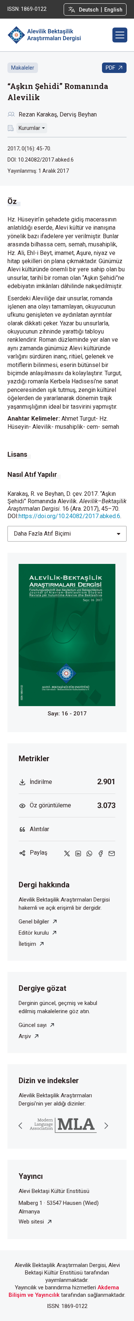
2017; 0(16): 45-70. (29, 148)
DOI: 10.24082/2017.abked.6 (40, 160)
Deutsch (89, 10)
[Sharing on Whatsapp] (89, 853)
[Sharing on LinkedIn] (78, 853)
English (113, 10)
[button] (120, 35)
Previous (20, 1125)
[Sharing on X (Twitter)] (67, 853)
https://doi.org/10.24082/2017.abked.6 (69, 516)
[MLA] (63, 1125)
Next (106, 1125)
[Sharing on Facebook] (100, 853)
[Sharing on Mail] (111, 853)
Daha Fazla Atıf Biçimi (42, 533)
